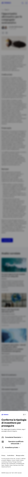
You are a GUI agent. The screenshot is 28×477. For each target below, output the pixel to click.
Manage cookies (20, 455)
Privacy (3, 455)
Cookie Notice (10, 455)
